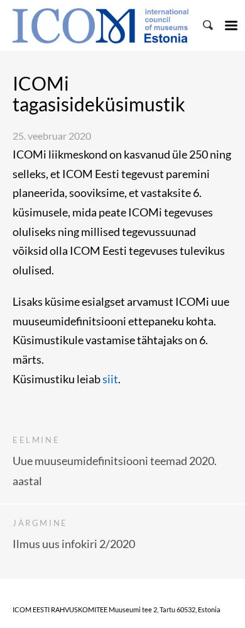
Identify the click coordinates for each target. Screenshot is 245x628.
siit (110, 379)
